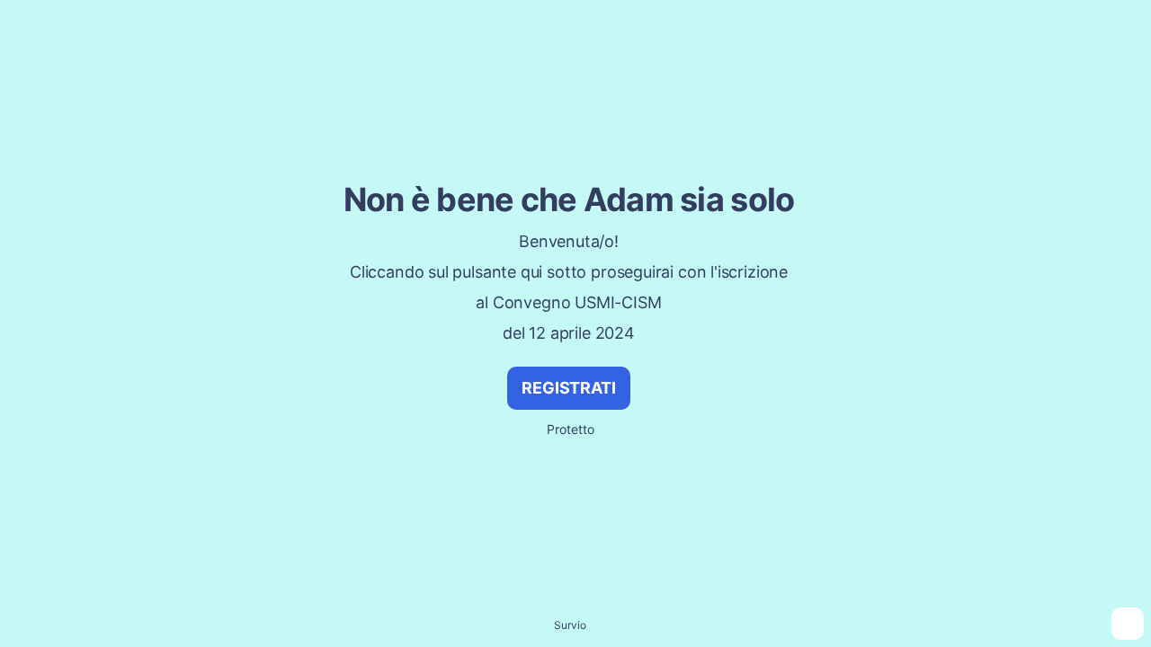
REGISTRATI (568, 387)
